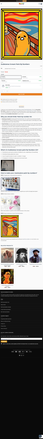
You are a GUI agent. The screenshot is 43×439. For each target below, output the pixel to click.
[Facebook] (19, 355)
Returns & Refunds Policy (5, 321)
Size (1, 68)
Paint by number (23, 117)
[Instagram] (21, 355)
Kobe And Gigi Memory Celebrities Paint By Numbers (7, 265)
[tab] (21, 107)
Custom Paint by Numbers (6, 309)
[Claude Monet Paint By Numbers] (35, 255)
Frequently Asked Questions (6, 318)
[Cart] (41, 4)
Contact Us (3, 323)
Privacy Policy (3, 326)
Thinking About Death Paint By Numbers (7, 286)
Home (2, 62)
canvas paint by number (15, 175)
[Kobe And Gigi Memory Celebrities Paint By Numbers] (7, 255)
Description (21, 106)
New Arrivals (3, 304)
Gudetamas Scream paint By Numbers (21, 150)
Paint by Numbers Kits (5, 302)
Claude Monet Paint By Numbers (35, 264)
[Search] (39, 4)
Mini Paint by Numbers (5, 311)
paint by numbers (30, 173)
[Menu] (2, 4)
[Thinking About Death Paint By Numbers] (7, 276)
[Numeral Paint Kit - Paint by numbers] (21, 3)
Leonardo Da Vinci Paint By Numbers (21, 265)
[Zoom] (2, 58)
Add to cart (21, 94)
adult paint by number (31, 111)
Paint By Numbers (21, 119)
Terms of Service (4, 328)
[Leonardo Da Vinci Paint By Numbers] (21, 255)
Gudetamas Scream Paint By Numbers (24, 109)
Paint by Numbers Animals (6, 307)
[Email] (23, 355)
